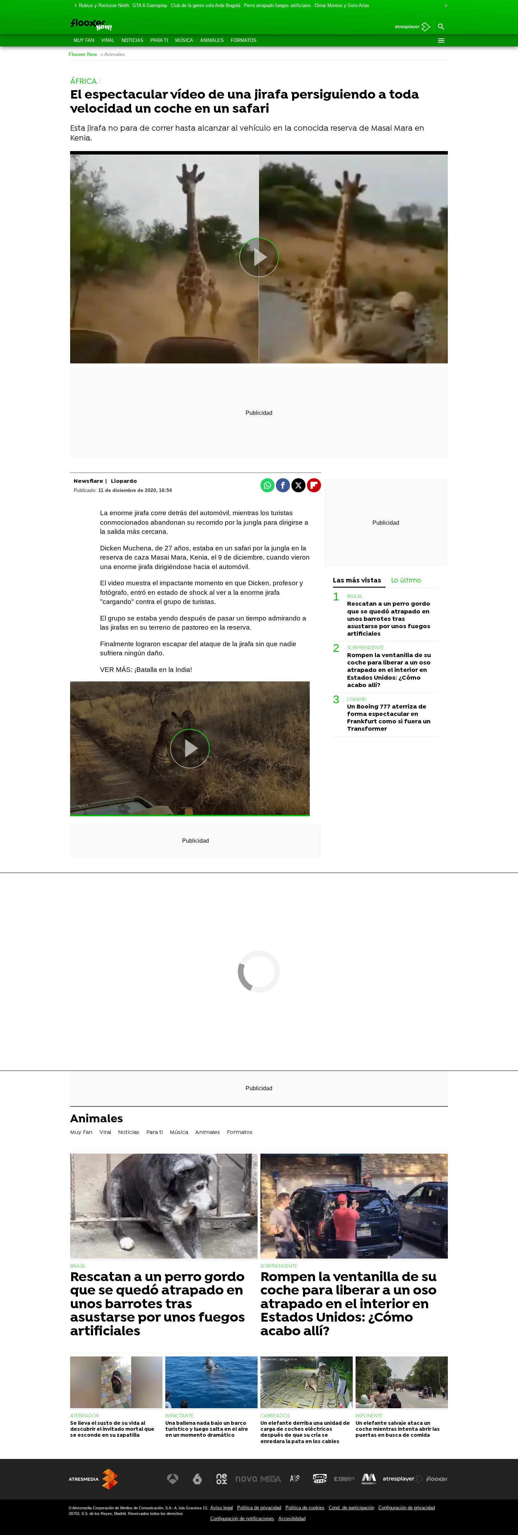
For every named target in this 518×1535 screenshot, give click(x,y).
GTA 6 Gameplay (149, 5)
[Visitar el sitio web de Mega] (271, 1479)
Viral (108, 40)
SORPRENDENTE (365, 648)
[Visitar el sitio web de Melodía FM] (369, 1479)
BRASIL (355, 597)
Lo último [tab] (406, 581)
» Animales (112, 54)
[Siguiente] (444, 6)
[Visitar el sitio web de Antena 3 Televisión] (172, 1479)
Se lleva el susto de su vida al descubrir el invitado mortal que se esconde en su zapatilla (112, 1430)
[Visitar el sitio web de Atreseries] (295, 1479)
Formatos (244, 40)
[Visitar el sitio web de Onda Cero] (320, 1479)
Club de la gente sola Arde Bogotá (205, 5)
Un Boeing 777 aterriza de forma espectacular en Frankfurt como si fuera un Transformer (389, 718)
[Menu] (441, 40)
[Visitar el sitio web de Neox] (221, 1479)
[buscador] (441, 27)
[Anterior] (73, 6)
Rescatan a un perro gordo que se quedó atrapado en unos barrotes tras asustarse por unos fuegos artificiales (388, 618)
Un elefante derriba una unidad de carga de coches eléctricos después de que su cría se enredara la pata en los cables (305, 1433)
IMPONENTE (369, 1416)
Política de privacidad (259, 1507)
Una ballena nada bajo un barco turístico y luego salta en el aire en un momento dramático (206, 1430)
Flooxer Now (83, 54)
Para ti (159, 40)
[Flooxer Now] (118, 25)
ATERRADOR (84, 1416)
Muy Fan (84, 40)
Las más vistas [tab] (357, 581)
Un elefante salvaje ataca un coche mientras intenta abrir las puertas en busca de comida (398, 1430)
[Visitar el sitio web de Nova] (246, 1479)
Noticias (132, 40)
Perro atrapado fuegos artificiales (277, 5)
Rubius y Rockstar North (104, 5)
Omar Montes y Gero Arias (342, 5)
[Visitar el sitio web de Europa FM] (344, 1479)
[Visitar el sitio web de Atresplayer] (403, 1479)
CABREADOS (275, 1416)
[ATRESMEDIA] (93, 1479)
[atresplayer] (410, 27)
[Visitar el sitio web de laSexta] (197, 1479)
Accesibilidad (292, 1518)
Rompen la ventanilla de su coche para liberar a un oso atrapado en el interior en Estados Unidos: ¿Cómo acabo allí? (389, 670)
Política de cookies (305, 1507)
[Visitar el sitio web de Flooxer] (437, 1479)
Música (184, 40)
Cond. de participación (351, 1507)
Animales (212, 40)
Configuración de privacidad (406, 1507)
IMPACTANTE (179, 1416)
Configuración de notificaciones (242, 1518)
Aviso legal (221, 1507)
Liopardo (356, 700)
